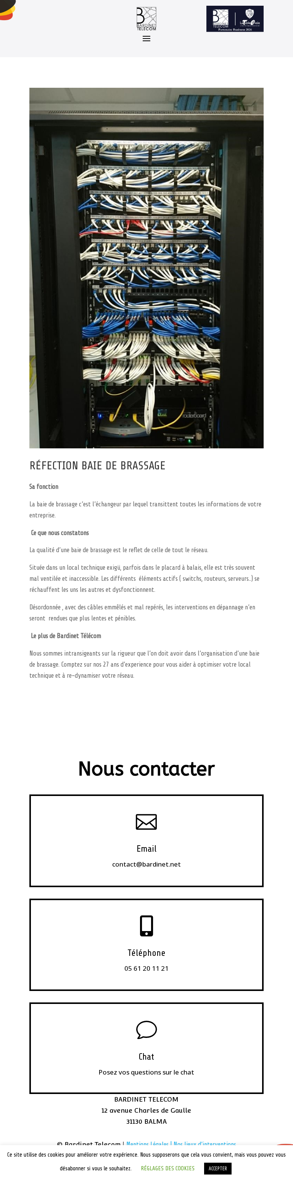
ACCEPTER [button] (218, 1168)
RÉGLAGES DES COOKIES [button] (168, 1168)
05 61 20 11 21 (146, 968)
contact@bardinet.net (146, 864)
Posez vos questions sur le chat (146, 1072)
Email (146, 849)
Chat (146, 1057)
